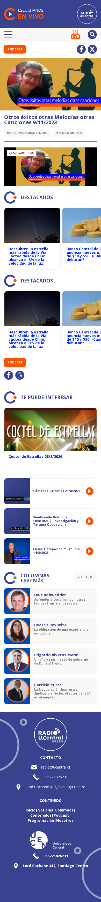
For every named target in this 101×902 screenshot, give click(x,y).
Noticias (45, 810)
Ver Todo (85, 577)
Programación (41, 820)
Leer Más (31, 580)
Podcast (15, 49)
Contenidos (41, 815)
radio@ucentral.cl (55, 767)
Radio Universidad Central (27, 133)
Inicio (30, 810)
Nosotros (65, 820)
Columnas (64, 810)
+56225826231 (55, 776)
